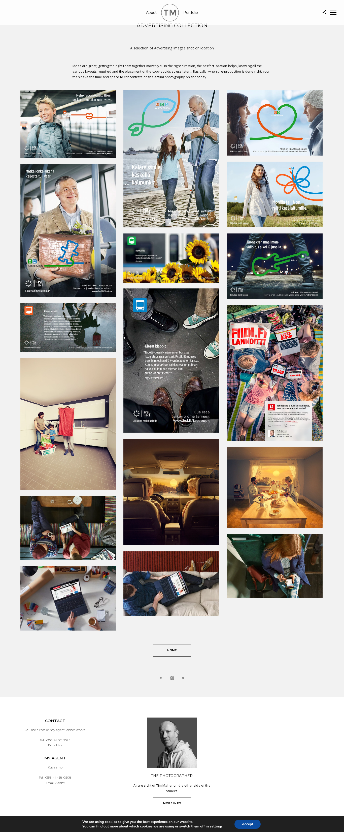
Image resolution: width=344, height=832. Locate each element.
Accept (247, 824)
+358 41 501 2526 (58, 740)
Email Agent (55, 783)
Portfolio (190, 12)
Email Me (55, 745)
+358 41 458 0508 (58, 777)
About (151, 12)
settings (216, 826)
